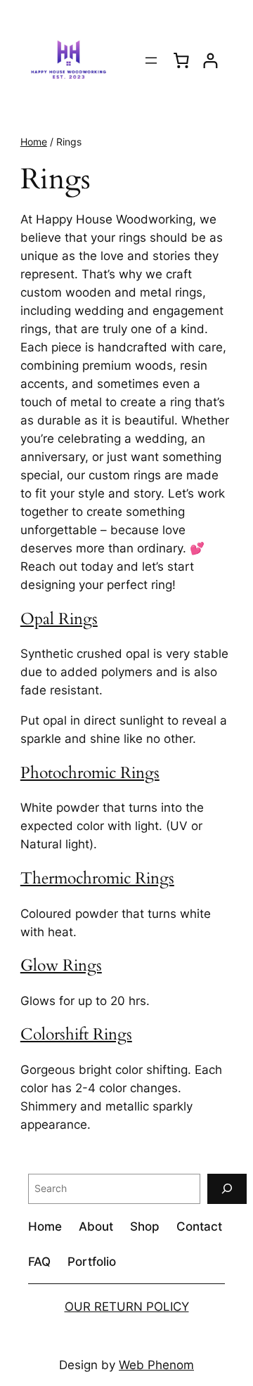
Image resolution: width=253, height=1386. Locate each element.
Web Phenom (156, 1365)
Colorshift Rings (76, 1034)
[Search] (227, 1189)
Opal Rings (59, 619)
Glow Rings (61, 965)
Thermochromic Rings (97, 878)
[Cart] (181, 60)
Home (33, 142)
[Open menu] (151, 60)
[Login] (210, 60)
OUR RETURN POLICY (127, 1307)
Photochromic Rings (90, 773)
